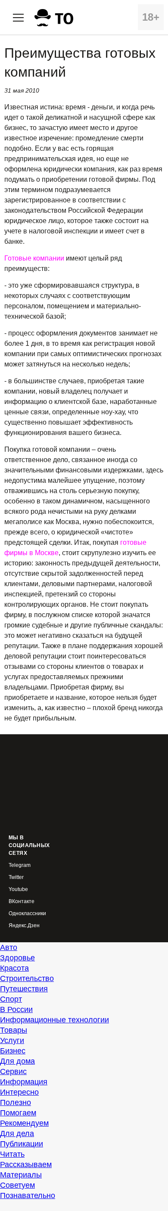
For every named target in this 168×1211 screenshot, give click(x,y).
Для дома (17, 1061)
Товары (13, 1030)
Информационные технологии (54, 1019)
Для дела (17, 1133)
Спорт (11, 999)
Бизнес (12, 1050)
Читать (12, 1154)
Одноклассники (27, 913)
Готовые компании (34, 258)
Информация (23, 1081)
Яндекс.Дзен (24, 925)
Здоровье (17, 957)
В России (16, 1009)
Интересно (19, 1092)
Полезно (15, 1102)
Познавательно (27, 1195)
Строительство (27, 978)
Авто (8, 947)
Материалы (21, 1175)
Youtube (18, 889)
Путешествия (24, 988)
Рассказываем (26, 1164)
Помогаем (18, 1113)
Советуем (17, 1185)
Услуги (12, 1040)
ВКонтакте (21, 901)
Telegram (20, 865)
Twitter (16, 877)
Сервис (13, 1071)
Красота (14, 968)
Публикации (21, 1144)
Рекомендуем (24, 1123)
